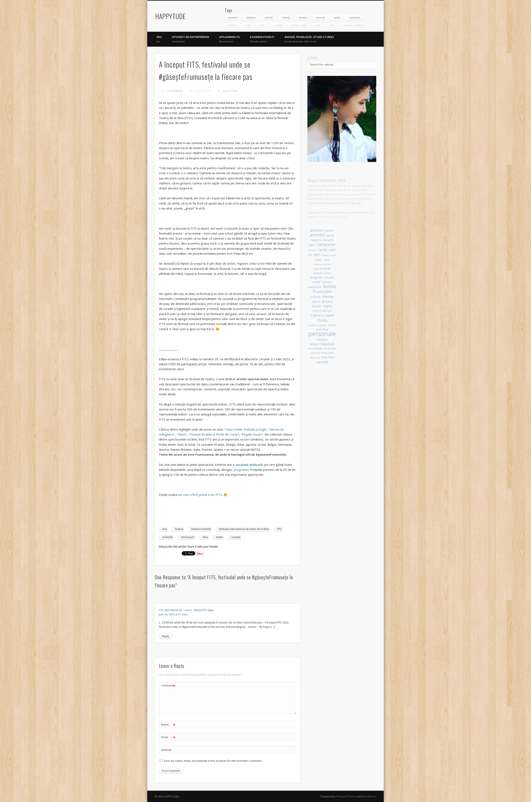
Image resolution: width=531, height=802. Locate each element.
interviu (328, 296)
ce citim (314, 255)
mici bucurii (187, 537)
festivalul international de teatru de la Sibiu (244, 529)
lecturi (316, 306)
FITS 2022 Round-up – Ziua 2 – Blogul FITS (183, 610)
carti (332, 249)
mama (327, 306)
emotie (329, 277)
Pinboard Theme (346, 796)
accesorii (233, 17)
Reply (165, 636)
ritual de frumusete (322, 353)
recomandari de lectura (322, 348)
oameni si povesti (318, 325)
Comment (168, 686)
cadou (337, 17)
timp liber (328, 357)
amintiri (269, 17)
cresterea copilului (322, 264)
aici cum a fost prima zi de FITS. (200, 495)
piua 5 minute (231, 90)
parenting (322, 329)
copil (326, 260)
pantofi (332, 325)
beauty (286, 17)
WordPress (369, 796)
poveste (322, 339)
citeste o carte (329, 255)
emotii (316, 282)
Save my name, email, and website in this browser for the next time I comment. (213, 761)
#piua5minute (229, 39)
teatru (219, 537)
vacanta (235, 537)
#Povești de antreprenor (190, 39)
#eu (159, 39)
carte (322, 249)
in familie (167, 537)
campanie (354, 17)
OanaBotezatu (175, 90)
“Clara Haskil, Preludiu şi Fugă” (245, 429)
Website (166, 750)
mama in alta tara (322, 310)
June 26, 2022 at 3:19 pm (173, 614)
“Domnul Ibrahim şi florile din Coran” (214, 434)
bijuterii (303, 17)
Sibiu (205, 537)
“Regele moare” (252, 434)
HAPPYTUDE (170, 16)
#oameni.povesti (262, 39)
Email (168, 738)
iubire (316, 301)
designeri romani (322, 273)
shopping (315, 357)
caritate (312, 250)
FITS (279, 529)
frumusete (322, 291)
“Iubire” (182, 434)
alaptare (251, 17)
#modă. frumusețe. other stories (309, 39)
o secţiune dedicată (248, 464)
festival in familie (201, 529)
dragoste (316, 277)
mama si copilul (322, 315)
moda (322, 320)
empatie (327, 282)
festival (179, 529)
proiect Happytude (322, 344)
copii (318, 260)
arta (164, 529)
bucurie (321, 17)
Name (168, 725)
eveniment (314, 287)
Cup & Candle (322, 268)
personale (322, 334)
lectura (327, 301)
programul (241, 469)
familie (329, 286)
